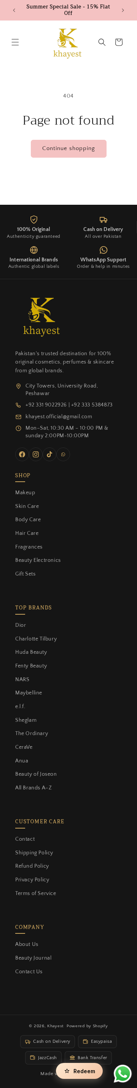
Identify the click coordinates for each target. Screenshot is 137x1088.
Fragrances (29, 547)
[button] (15, 42)
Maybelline (28, 693)
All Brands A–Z (33, 788)
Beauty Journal (33, 958)
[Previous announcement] (14, 10)
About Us (26, 944)
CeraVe (24, 747)
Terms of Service (35, 893)
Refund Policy (32, 866)
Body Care (28, 520)
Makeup (25, 493)
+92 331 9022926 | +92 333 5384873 (69, 405)
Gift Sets (25, 574)
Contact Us (29, 972)
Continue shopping (68, 148)
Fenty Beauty (31, 666)
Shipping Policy (34, 853)
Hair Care (26, 533)
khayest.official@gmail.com (58, 417)
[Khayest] (40, 315)
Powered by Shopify (87, 1026)
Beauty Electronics (38, 560)
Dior (20, 625)
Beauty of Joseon (36, 774)
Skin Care (27, 506)
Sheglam (26, 720)
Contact (25, 839)
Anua (21, 761)
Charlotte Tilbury (36, 639)
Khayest (55, 1026)
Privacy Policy (32, 880)
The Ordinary (31, 734)
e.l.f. (20, 707)
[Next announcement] (123, 10)
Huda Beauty (31, 652)
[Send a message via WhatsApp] (122, 1073)
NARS (22, 680)
